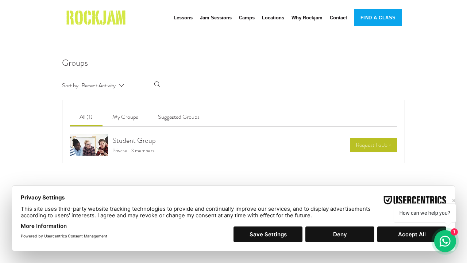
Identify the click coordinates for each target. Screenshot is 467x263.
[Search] (157, 84)
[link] (86, 117)
